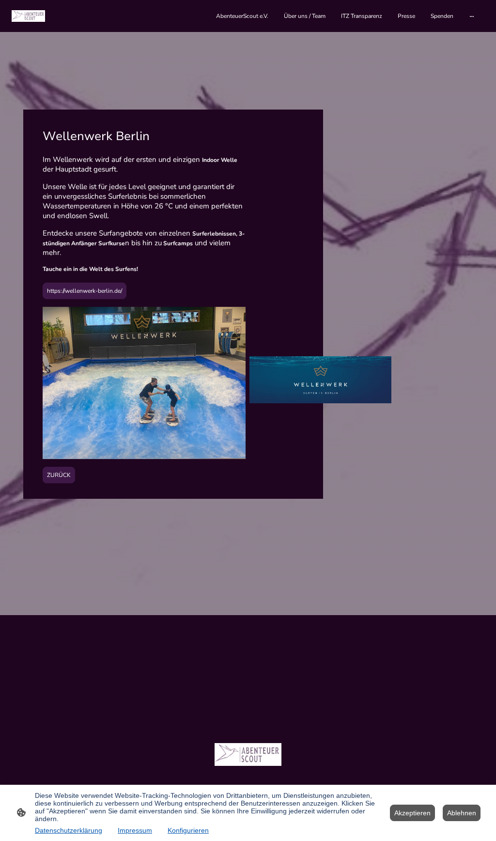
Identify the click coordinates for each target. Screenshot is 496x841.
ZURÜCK (59, 475)
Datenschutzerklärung (68, 830)
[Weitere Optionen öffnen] (471, 16)
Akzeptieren (412, 813)
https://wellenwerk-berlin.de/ (84, 291)
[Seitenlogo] (28, 15)
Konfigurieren (188, 830)
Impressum (135, 830)
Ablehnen (461, 813)
